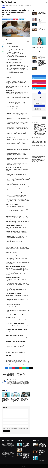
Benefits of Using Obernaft (14, 52)
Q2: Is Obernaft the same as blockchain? (17, 65)
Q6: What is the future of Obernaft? (16, 72)
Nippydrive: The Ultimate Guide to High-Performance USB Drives (42, 24)
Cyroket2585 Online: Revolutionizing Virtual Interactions (21, 374)
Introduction (9, 43)
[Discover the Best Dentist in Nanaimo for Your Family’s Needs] (35, 458)
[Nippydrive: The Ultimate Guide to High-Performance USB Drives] (34, 24)
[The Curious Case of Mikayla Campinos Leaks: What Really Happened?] (34, 19)
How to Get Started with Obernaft (16, 61)
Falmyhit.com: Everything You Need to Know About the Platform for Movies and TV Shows (42, 29)
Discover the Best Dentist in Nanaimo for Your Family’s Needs (42, 458)
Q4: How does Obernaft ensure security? (17, 68)
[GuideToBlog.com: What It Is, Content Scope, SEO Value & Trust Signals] (15, 394)
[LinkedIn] (3, 46)
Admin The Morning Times (7, 16)
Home (7, 5)
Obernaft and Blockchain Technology (16, 50)
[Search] (46, 2)
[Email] (3, 54)
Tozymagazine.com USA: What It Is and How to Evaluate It (42, 57)
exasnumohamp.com (35, 145)
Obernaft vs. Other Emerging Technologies (17, 56)
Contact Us (28, 465)
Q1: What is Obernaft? (13, 63)
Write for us (42, 2)
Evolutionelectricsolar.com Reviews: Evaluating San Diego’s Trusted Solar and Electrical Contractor (43, 445)
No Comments (19, 16)
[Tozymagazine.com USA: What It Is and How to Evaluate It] (34, 57)
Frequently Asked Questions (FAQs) (14, 62)
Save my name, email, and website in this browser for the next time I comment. (16, 428)
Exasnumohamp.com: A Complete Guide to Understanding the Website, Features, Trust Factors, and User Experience (42, 63)
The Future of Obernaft (13, 55)
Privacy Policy (39, 109)
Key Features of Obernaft (14, 46)
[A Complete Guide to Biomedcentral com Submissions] (25, 394)
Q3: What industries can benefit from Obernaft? (18, 66)
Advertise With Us (42, 465)
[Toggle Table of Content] (27, 42)
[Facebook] (3, 42)
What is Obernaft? (12, 45)
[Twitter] (3, 44)
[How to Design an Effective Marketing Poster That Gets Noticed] (6, 394)
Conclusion (9, 74)
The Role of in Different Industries (16, 49)
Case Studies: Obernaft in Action (15, 59)
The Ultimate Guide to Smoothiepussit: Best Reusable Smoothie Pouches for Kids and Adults (38, 156)
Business (33, 46)
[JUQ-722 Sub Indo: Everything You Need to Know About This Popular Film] (34, 13)
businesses (26, 357)
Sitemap (23, 466)
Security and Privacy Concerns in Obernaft (17, 58)
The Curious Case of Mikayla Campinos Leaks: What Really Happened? (42, 19)
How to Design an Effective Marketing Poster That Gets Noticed (5, 400)
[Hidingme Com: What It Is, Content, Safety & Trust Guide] (34, 68)
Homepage (23, 465)
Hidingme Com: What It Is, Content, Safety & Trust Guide (42, 68)
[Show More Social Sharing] (25, 19)
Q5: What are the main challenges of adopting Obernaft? (18, 70)
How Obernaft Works (13, 48)
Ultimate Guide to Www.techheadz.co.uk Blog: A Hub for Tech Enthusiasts (8, 374)
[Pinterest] (3, 49)
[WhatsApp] (3, 51)
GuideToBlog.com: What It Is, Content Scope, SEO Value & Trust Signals (15, 400)
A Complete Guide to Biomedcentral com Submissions (24, 399)
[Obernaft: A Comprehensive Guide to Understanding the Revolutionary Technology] (16, 29)
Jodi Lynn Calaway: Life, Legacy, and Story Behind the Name (42, 451)
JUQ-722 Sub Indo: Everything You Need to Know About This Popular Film (42, 13)
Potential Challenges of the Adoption (16, 53)
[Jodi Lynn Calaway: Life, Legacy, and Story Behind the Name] (35, 451)
